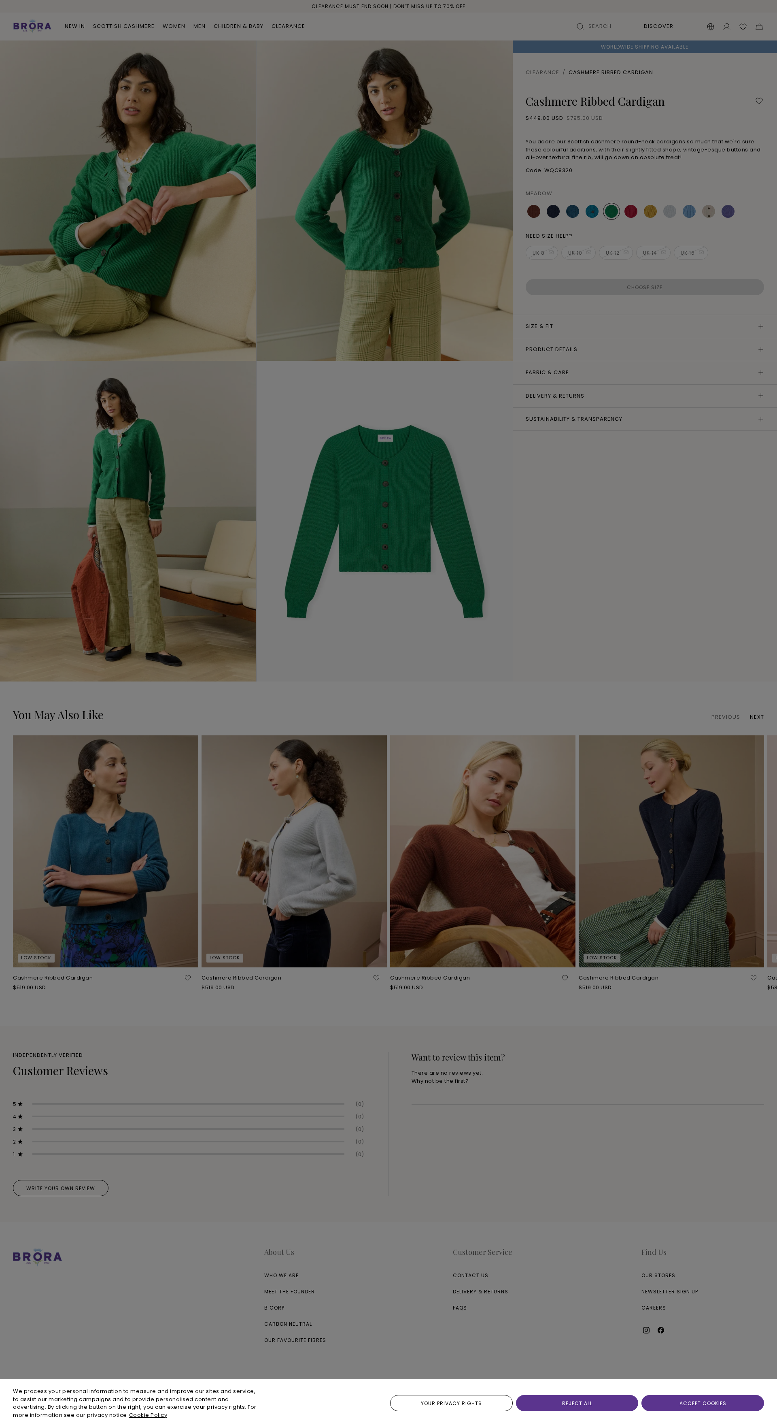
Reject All (577, 1403)
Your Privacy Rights (451, 1403)
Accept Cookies (702, 1403)
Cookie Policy (148, 1415)
